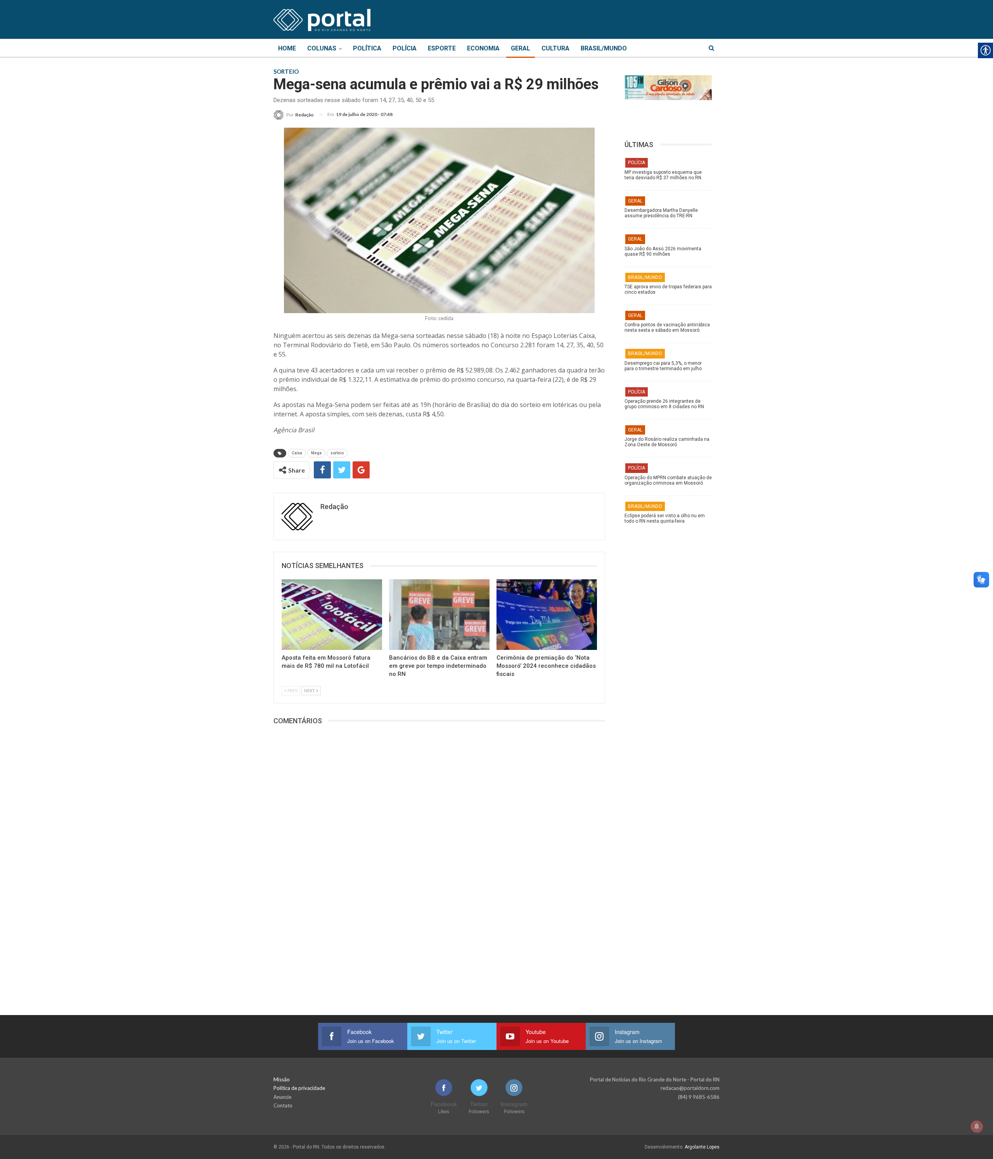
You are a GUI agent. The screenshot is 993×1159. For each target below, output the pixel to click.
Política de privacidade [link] (299, 1088)
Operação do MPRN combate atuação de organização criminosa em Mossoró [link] (668, 480)
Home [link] (287, 48)
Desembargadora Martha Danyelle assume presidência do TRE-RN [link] (661, 213)
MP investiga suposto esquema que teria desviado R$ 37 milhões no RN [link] (663, 175)
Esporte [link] (442, 48)
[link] (321, 18)
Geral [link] (520, 48)
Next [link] (310, 690)
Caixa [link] (297, 453)
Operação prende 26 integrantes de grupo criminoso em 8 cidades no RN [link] (664, 403)
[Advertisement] (672, 650)
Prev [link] (292, 690)
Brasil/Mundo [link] (604, 48)
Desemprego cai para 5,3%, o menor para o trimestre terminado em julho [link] (663, 365)
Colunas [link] (321, 48)
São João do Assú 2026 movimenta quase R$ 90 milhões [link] (663, 251)
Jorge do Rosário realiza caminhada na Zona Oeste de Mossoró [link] (667, 442)
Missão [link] (281, 1079)
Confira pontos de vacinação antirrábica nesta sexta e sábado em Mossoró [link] (667, 327)
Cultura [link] (555, 48)
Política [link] (367, 48)
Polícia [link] (405, 48)
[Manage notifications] (977, 1126)
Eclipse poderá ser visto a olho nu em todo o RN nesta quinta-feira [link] (665, 518)
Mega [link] (316, 453)
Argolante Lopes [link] (702, 1147)
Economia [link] (483, 48)
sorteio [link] (337, 453)
